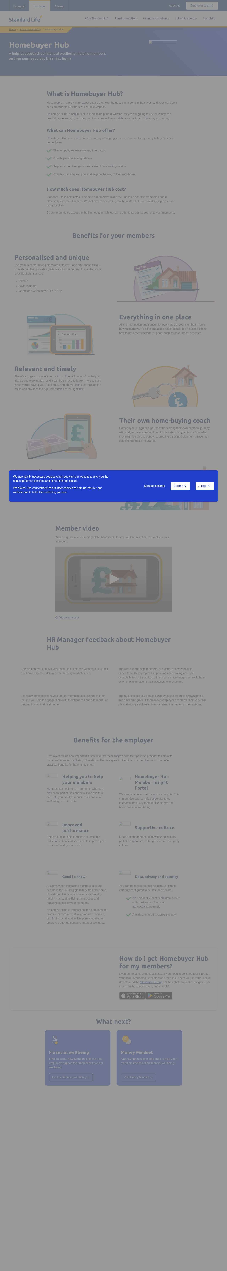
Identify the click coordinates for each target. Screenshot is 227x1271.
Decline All (180, 485)
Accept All (204, 485)
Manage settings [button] (154, 485)
